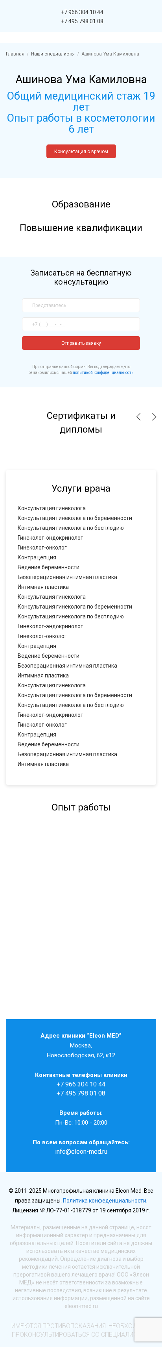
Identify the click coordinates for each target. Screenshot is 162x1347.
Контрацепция (37, 557)
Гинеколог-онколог (42, 547)
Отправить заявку (81, 343)
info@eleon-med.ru (81, 1151)
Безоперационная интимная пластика (67, 577)
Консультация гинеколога (52, 508)
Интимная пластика (43, 587)
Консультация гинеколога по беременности (75, 518)
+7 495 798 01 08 (82, 21)
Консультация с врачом (81, 151)
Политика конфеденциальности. (105, 1200)
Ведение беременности (48, 567)
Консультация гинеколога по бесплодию (71, 528)
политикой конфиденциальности (103, 372)
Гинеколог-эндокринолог (50, 538)
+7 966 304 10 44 (82, 12)
